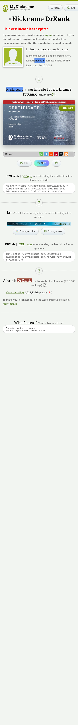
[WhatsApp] (41, 154)
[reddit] (51, 154)
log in (48, 35)
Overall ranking (15, 292)
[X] (61, 154)
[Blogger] (66, 154)
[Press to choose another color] (39, 224)
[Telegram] (46, 154)
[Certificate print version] (56, 163)
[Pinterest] (56, 154)
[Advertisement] (39, 384)
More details (10, 303)
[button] (71, 7)
